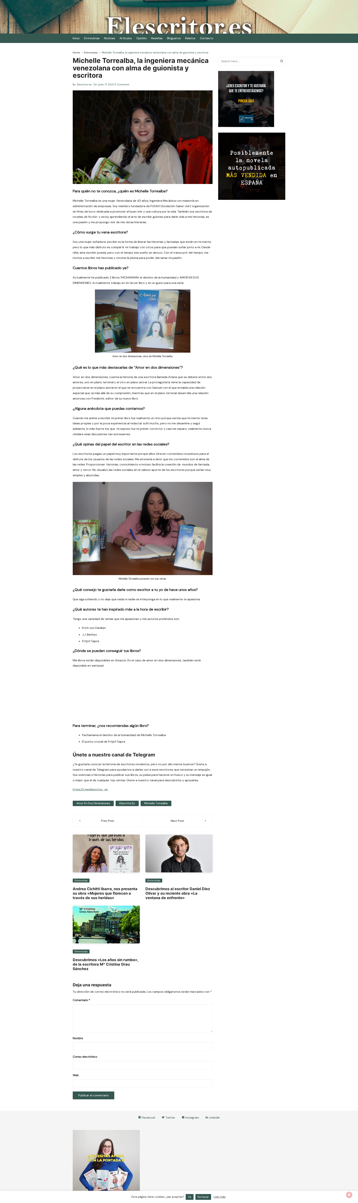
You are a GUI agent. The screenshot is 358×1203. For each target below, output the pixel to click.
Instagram (192, 1118)
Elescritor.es (84, 84)
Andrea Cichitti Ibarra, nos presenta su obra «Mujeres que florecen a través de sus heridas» (105, 893)
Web (76, 1075)
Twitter (170, 1118)
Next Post (177, 821)
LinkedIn (214, 1118)
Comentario (81, 1000)
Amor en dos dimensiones (93, 803)
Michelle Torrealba (156, 803)
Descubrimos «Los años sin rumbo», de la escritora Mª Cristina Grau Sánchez (105, 964)
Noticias (109, 38)
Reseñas (157, 38)
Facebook (148, 1118)
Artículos (126, 38)
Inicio (76, 38)
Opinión (141, 38)
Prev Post (107, 821)
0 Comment (121, 84)
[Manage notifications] (349, 1195)
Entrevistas (92, 38)
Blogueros (174, 38)
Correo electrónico (85, 1057)
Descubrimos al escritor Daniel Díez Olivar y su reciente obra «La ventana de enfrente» (177, 893)
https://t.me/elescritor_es (90, 789)
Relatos (190, 38)
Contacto (206, 38)
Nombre (78, 1038)
